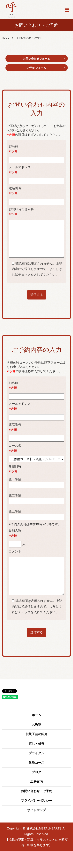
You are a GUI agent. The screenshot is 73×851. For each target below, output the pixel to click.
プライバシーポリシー (36, 800)
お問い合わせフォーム (36, 58)
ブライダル (36, 753)
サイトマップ (36, 810)
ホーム (36, 715)
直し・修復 (36, 743)
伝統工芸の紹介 (36, 734)
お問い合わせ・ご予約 (36, 791)
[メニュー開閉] (67, 10)
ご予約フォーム (36, 67)
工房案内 (36, 781)
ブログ (36, 772)
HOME (5, 37)
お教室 (36, 724)
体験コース (36, 762)
